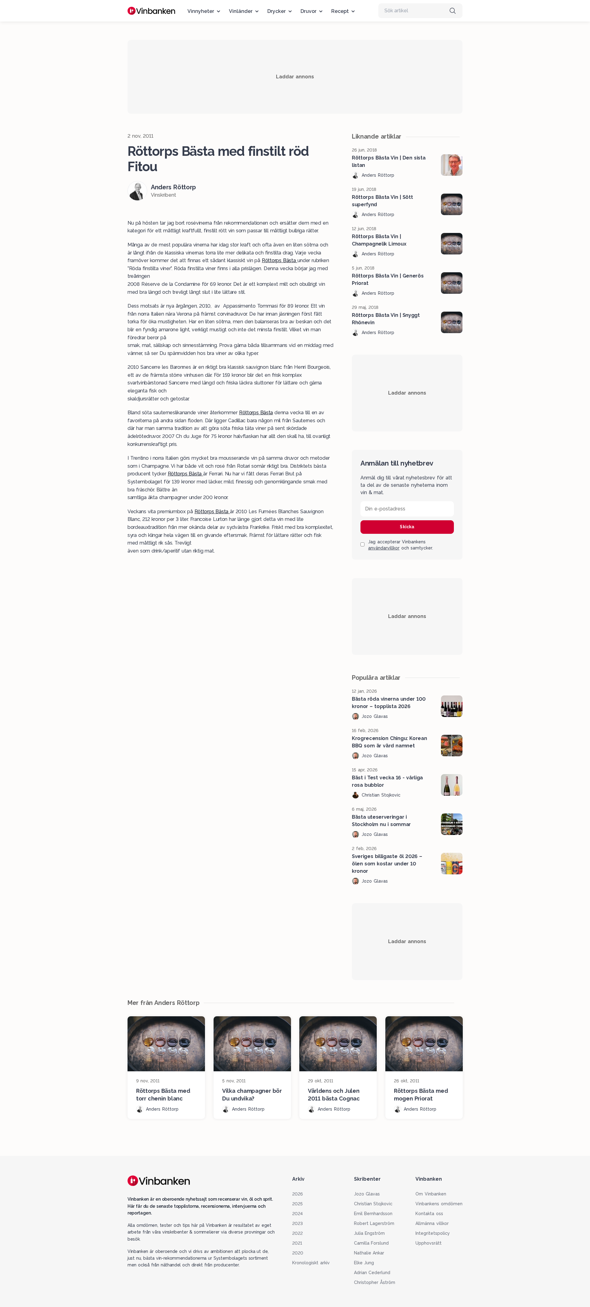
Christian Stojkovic (373, 1203)
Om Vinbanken (430, 1193)
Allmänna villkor (432, 1223)
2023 (297, 1223)
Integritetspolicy (432, 1233)
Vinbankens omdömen (438, 1203)
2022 (297, 1233)
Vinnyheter (200, 11)
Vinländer (241, 11)
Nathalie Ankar (369, 1252)
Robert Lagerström (374, 1223)
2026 (297, 1193)
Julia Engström (369, 1233)
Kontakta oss (429, 1213)
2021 (297, 1243)
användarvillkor (383, 547)
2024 (297, 1213)
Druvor (309, 11)
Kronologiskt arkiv (311, 1262)
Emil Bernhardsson (373, 1213)
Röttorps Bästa (279, 260)
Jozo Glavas (367, 1193)
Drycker (276, 11)
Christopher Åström (374, 1282)
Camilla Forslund (371, 1243)
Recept (340, 11)
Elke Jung (364, 1262)
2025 (297, 1203)
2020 (297, 1252)
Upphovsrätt (428, 1243)
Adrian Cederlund (372, 1272)
